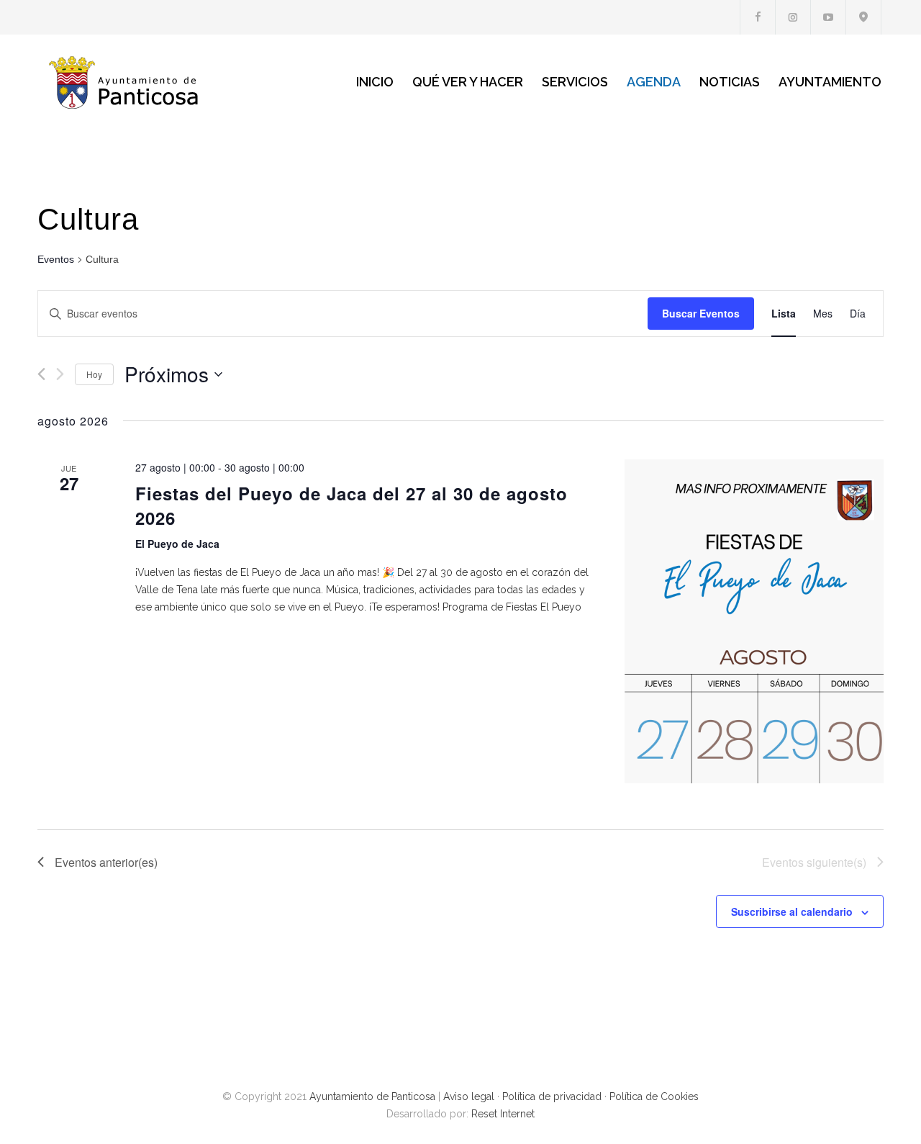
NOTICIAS (729, 81)
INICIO (375, 81)
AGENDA (654, 81)
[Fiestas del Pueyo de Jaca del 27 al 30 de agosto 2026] (754, 621)
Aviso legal (468, 1096)
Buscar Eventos (701, 313)
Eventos (55, 259)
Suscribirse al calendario (792, 911)
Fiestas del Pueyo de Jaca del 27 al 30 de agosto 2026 (351, 505)
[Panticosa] (173, 82)
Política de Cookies (654, 1096)
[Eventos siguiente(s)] (60, 374)
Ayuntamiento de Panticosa (372, 1096)
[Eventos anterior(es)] (41, 374)
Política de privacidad (552, 1096)
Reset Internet (503, 1114)
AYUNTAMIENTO (830, 81)
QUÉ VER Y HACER (467, 81)
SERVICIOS (575, 81)
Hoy (94, 374)
